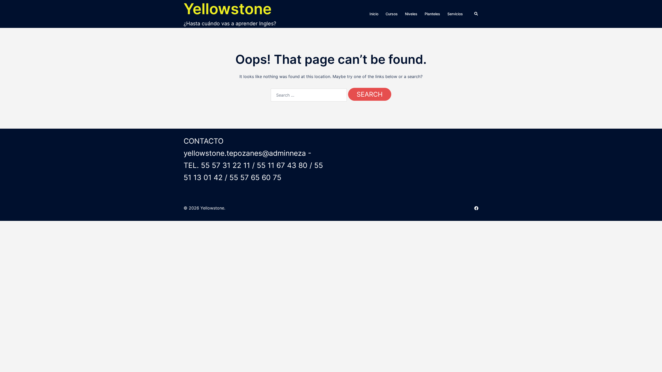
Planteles (432, 14)
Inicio (374, 14)
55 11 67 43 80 (282, 165)
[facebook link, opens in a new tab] (476, 208)
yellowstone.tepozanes (223, 153)
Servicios (455, 14)
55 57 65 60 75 (255, 177)
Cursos (392, 14)
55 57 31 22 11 (225, 165)
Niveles (411, 14)
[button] (476, 14)
